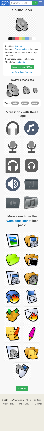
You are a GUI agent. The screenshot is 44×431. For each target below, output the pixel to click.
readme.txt (20, 62)
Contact (37, 400)
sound (34, 103)
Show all (22, 388)
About (28, 400)
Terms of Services (24, 404)
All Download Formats (22, 72)
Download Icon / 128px (22, 67)
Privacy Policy (8, 404)
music (24, 103)
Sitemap (38, 404)
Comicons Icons (22, 49)
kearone (18, 46)
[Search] (35, 3)
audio (15, 103)
